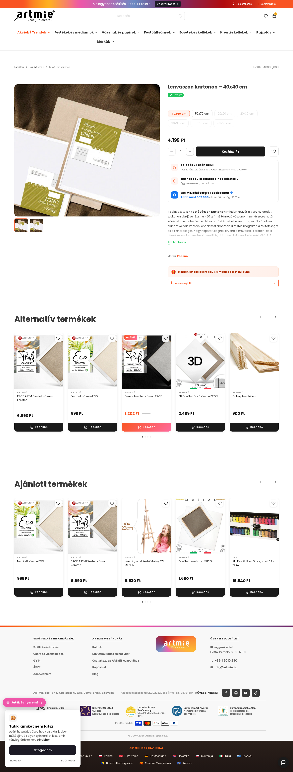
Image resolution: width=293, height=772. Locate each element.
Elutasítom (16, 760)
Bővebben (43, 740)
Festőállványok (157, 32)
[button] (142, 437)
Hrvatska (181, 756)
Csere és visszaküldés (48, 653)
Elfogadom (43, 750)
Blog (95, 674)
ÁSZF (36, 667)
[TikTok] (256, 693)
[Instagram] (236, 693)
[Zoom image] (87, 157)
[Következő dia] (59, 361)
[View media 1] (21, 225)
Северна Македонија (155, 763)
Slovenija (204, 756)
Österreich (128, 756)
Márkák (103, 41)
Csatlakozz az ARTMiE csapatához (115, 660)
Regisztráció (268, 4)
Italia (225, 756)
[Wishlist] (274, 151)
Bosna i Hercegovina (117, 763)
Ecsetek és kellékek (195, 32)
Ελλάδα (244, 756)
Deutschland (155, 756)
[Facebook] (226, 693)
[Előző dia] (18, 361)
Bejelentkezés (244, 4)
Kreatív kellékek (234, 32)
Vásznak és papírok (119, 32)
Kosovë (184, 763)
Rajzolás (263, 32)
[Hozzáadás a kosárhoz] (38, 427)
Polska (106, 756)
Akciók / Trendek (31, 32)
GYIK (36, 660)
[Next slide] (274, 317)
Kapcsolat (99, 667)
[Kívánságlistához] (58, 338)
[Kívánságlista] (266, 16)
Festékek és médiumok (74, 32)
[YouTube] (246, 693)
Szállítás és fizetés (46, 647)
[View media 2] (36, 225)
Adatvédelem (42, 674)
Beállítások (68, 760)
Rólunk (97, 647)
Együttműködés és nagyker (111, 653)
